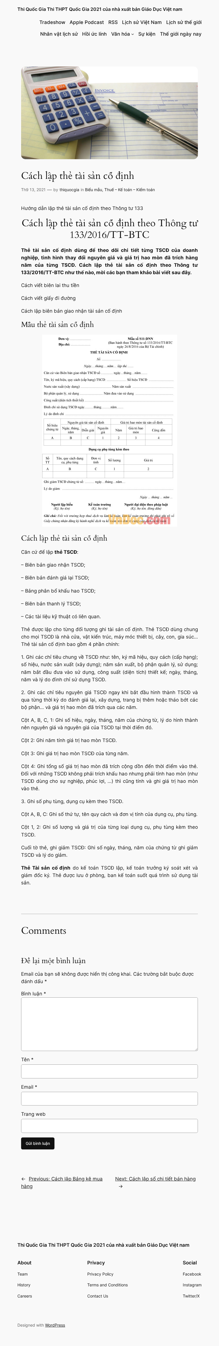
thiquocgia (69, 189)
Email (29, 1087)
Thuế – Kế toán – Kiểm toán (129, 189)
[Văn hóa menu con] (132, 34)
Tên (27, 1059)
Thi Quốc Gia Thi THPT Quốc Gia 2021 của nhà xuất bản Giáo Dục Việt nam (99, 9)
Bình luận (33, 994)
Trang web (33, 1114)
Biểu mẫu (93, 189)
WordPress (55, 1325)
